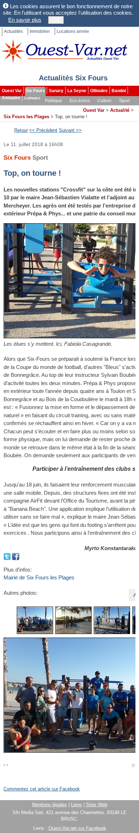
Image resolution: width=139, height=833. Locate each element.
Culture (104, 100)
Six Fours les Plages (26, 116)
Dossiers (69, 107)
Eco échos (80, 100)
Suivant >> (70, 130)
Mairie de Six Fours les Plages (39, 577)
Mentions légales (49, 804)
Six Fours (35, 90)
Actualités (13, 31)
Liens (76, 804)
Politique (53, 100)
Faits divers (14, 107)
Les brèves (43, 107)
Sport (124, 100)
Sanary (56, 90)
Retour (21, 130)
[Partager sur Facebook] (15, 556)
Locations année (73, 31)
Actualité (119, 110)
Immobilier (40, 31)
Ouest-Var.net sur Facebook (77, 828)
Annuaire (11, 97)
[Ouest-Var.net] (64, 51)
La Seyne (76, 90)
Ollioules (99, 90)
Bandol (119, 90)
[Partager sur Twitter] (8, 556)
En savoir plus (24, 20)
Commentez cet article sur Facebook (42, 789)
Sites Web (96, 804)
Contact (32, 97)
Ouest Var (12, 90)
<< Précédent (43, 130)
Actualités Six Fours (73, 78)
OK (56, 20)
